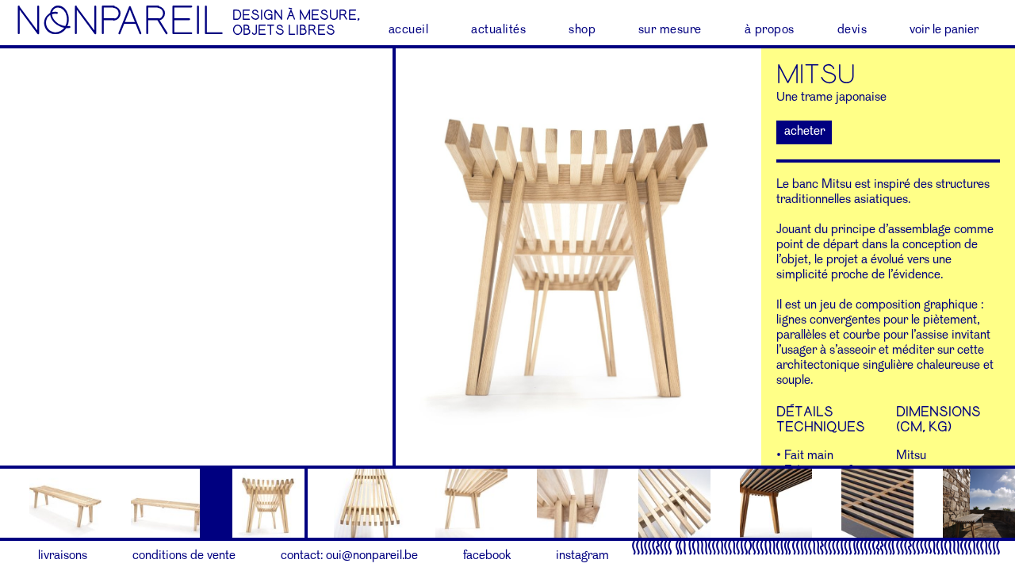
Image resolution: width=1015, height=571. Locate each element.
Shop (582, 30)
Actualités (498, 30)
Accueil (409, 30)
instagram (582, 556)
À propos (770, 30)
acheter (804, 131)
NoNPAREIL (119, 22)
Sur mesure (670, 30)
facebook (487, 556)
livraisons (62, 556)
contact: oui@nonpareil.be (349, 556)
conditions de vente (184, 556)
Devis (852, 30)
